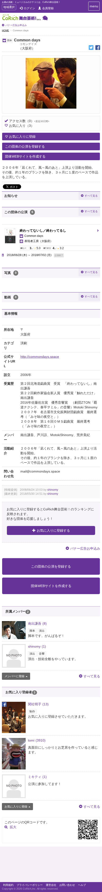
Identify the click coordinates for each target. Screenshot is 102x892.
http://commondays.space (39, 356)
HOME (5, 30)
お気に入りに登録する (53, 530)
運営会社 (51, 884)
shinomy (52, 489)
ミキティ (37, 777)
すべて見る (91, 195)
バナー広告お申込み (16, 25)
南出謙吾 (37, 623)
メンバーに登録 (14, 676)
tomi (37, 740)
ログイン (29, 8)
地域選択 (9, 7)
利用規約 (8, 884)
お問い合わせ (67, 884)
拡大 (13, 827)
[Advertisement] (51, 865)
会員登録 (48, 8)
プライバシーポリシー (30, 884)
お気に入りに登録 (22, 136)
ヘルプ (82, 884)
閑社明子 (38, 704)
